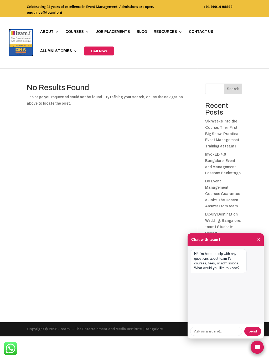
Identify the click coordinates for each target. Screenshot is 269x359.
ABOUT (47, 32)
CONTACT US (201, 32)
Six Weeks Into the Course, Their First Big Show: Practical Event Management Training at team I (222, 133)
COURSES (74, 32)
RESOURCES (165, 32)
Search (233, 89)
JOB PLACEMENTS (113, 32)
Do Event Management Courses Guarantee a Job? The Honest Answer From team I (222, 193)
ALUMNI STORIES (56, 51)
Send (253, 331)
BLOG (142, 32)
